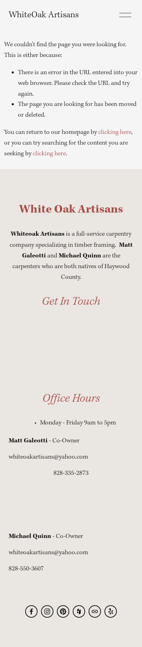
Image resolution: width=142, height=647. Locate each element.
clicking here (114, 132)
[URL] (95, 611)
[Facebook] (31, 611)
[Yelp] (110, 611)
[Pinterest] (63, 611)
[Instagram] (47, 611)
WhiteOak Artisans (44, 15)
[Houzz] (79, 611)
